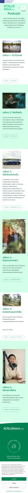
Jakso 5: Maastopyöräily (13, 337)
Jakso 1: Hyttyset (10, 80)
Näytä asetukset (14, 487)
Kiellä (14, 483)
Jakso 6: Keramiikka (11, 409)
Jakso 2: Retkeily (10, 136)
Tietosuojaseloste (17, 491)
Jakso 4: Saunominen (12, 279)
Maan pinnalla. (16, 27)
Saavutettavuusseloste (14, 458)
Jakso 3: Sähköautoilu (12, 207)
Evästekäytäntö (9, 491)
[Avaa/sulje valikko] (23, 8)
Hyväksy (14, 479)
